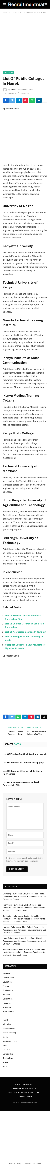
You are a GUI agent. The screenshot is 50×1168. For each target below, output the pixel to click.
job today (7, 1024)
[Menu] (4, 4)
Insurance (7, 1007)
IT (4, 1016)
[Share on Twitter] (12, 100)
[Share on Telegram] (19, 100)
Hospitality (7, 1003)
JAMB (5, 1020)
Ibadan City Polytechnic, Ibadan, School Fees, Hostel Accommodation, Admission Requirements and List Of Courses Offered (24, 919)
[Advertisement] (25, 40)
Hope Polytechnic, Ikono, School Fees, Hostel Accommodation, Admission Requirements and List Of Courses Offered (24, 941)
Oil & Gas (7, 1050)
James (13, 90)
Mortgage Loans (10, 1041)
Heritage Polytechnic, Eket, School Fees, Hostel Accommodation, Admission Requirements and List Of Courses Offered (24, 930)
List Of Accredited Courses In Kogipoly (25, 632)
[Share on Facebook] (6, 100)
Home (17, 1085)
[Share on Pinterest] (26, 100)
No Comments (10, 93)
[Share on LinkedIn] (39, 100)
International (8, 1011)
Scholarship (8, 1054)
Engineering (8, 990)
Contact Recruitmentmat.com (24, 1092)
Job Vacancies (9, 1028)
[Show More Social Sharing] (44, 100)
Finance (6, 995)
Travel (5, 1062)
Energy (6, 986)
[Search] (46, 4)
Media (5, 1037)
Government (8, 999)
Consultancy (8, 978)
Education (8, 72)
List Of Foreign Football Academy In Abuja (25, 754)
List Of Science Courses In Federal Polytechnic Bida (21, 784)
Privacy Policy (25, 1096)
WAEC (5, 1067)
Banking (6, 973)
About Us (27, 1085)
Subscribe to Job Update (23, 1088)
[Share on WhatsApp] (32, 100)
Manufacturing (9, 1033)
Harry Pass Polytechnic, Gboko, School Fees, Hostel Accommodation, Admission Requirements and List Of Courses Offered (24, 908)
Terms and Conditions (32, 1164)
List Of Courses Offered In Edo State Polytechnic (22, 772)
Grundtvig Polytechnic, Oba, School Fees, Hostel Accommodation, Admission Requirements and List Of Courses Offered (24, 896)
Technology (8, 1058)
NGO (5, 1045)
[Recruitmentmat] (26, 4)
